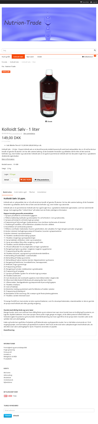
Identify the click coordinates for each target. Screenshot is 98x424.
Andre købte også (20, 192)
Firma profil (8, 352)
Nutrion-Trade (10, 66)
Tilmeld (8, 416)
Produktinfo (8, 359)
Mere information (8, 159)
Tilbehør (32, 192)
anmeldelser (16, 134)
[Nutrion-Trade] (49, 23)
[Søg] (95, 50)
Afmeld (16, 416)
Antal (6, 180)
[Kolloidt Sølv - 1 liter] (49, 93)
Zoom (49, 121)
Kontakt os (7, 354)
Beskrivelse (7, 192)
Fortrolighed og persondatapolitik (15, 347)
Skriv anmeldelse (29, 134)
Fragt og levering (9, 350)
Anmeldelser (41, 192)
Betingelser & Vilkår (10, 356)
